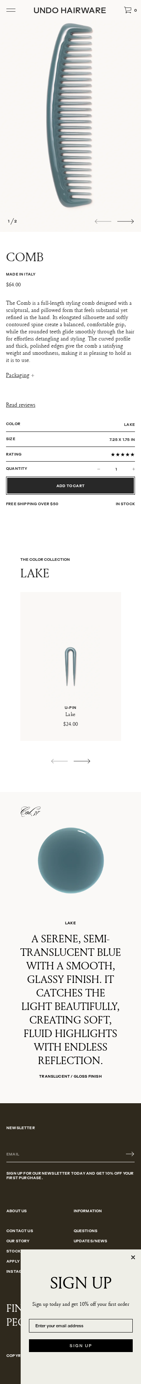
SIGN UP (81, 1345)
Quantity (16, 468)
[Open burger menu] (10, 10)
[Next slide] (125, 221)
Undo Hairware (69, 10)
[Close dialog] (133, 1257)
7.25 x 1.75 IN (122, 439)
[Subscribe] (130, 1153)
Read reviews (20, 405)
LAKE (129, 424)
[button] (130, 10)
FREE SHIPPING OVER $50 (32, 503)
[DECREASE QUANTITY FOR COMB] (105, 469)
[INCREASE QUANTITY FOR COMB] (126, 469)
